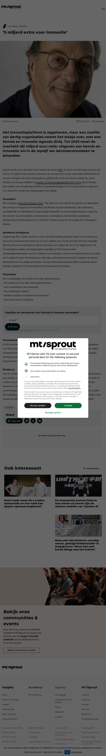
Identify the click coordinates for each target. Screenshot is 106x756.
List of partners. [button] (74, 388)
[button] (53, 377)
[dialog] (53, 378)
